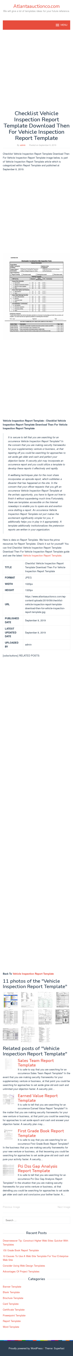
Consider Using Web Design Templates (24, 1265)
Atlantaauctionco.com (36, 6)
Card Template (11, 1304)
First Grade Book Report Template (41, 1133)
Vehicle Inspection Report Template (42, 555)
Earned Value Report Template (38, 1098)
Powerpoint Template (14, 1315)
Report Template (12, 1321)
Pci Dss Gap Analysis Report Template (37, 1169)
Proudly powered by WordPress (26, 1348)
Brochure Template (13, 1298)
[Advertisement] (36, 69)
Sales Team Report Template (36, 1063)
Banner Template (12, 1286)
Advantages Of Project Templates (21, 1271)
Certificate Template (14, 1309)
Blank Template (11, 1292)
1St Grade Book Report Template (21, 1250)
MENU (64, 25)
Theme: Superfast (54, 1348)
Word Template (11, 1327)
